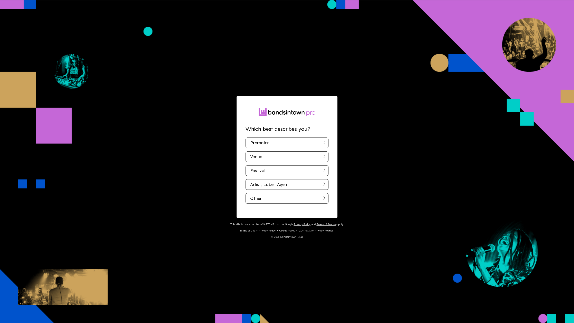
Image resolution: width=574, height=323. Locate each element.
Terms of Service (326, 224)
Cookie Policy (287, 230)
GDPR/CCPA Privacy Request (317, 230)
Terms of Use (247, 230)
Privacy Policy (302, 224)
